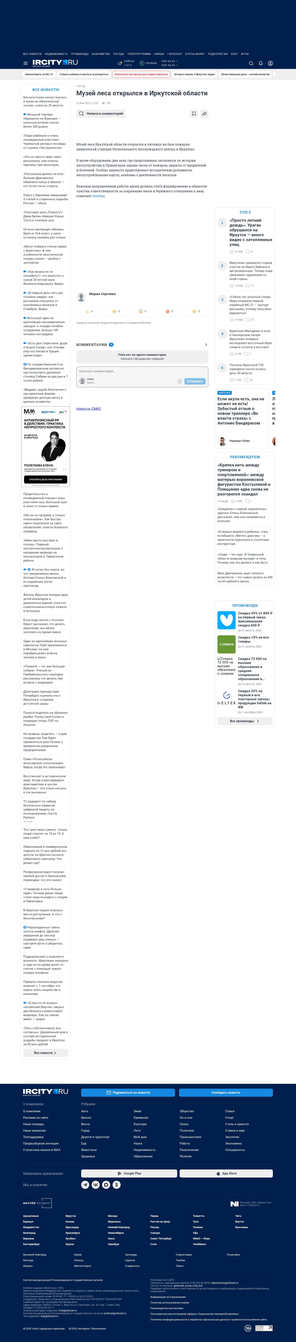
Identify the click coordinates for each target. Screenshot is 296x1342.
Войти (90, 382)
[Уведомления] (261, 63)
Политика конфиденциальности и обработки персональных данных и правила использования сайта (208, 1319)
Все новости (32, 54)
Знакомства (101, 54)
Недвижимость (56, 54)
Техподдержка (33, 1137)
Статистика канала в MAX (41, 1150)
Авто (84, 1111)
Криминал (141, 1117)
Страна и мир (234, 1130)
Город (85, 1130)
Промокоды (80, 54)
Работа (185, 1143)
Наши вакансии (34, 1130)
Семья (229, 1111)
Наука (138, 1143)
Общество (187, 1111)
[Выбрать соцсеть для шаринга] (204, 114)
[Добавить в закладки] (194, 114)
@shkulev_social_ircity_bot (188, 1285)
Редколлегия (218, 54)
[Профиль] (270, 63)
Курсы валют (195, 54)
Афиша (159, 54)
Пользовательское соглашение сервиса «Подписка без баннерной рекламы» (194, 1314)
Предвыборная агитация (40, 1143)
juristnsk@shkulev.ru (115, 1313)
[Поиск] (251, 63)
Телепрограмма (139, 54)
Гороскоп (175, 54)
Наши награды (33, 1124)
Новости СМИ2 (88, 409)
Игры (245, 54)
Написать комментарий (105, 113)
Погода (118, 54)
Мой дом (140, 1137)
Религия (185, 1156)
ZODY (234, 54)
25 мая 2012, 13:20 (87, 103)
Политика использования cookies (169, 1302)
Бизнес (86, 1117)
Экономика (233, 1143)
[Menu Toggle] (25, 63)
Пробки (149, 63)
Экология (232, 1137)
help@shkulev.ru (49, 1316)
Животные (89, 1150)
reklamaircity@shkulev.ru (224, 1283)
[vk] (96, 1185)
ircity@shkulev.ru (68, 1310)
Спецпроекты (235, 1150)
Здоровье (88, 1156)
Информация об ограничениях (168, 1297)
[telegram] (85, 1185)
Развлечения (189, 1150)
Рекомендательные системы (166, 1308)
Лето (137, 1130)
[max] (106, 1185)
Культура (140, 1124)
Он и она (186, 1117)
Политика (187, 1130)
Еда (83, 1143)
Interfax (98, 196)
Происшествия (190, 1137)
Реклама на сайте (35, 1117)
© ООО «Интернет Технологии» (87, 1328)
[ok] (117, 1185)
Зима (137, 1111)
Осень (184, 1124)
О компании (31, 1111)
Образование (143, 1156)
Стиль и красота (237, 1124)
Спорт (229, 1117)
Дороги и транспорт (95, 1137)
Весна (85, 1124)
